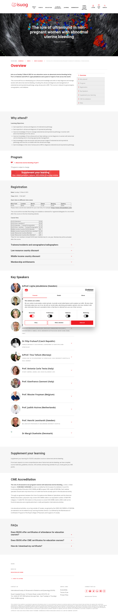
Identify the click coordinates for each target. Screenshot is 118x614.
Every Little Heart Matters (84, 7)
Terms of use (64, 592)
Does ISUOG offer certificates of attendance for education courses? (37, 533)
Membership (75, 7)
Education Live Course (17, 572)
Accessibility (63, 590)
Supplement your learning (88, 95)
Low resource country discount (25, 250)
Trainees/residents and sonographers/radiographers (34, 245)
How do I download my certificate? (26, 546)
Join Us (99, 7)
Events (41, 7)
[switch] (50, 316)
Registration (83, 87)
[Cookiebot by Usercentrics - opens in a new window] (86, 290)
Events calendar (38, 61)
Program (82, 83)
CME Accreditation (85, 99)
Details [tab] (59, 295)
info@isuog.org (19, 598)
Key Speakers (84, 91)
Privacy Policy (64, 595)
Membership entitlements (23, 262)
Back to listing (18, 578)
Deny (36, 322)
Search (105, 7)
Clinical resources (58, 7)
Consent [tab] (35, 295)
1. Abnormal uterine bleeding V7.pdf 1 (26, 163)
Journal (66, 7)
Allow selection (59, 322)
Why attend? (83, 79)
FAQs (81, 103)
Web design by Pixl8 (91, 596)
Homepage (20, 61)
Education (48, 7)
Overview (83, 75)
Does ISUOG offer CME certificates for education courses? (37, 540)
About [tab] (83, 295)
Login (93, 7)
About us (34, 7)
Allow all (82, 322)
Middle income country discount (25, 256)
